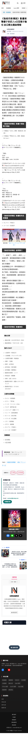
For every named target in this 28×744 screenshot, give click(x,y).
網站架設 (11, 689)
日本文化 (17, 680)
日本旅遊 (23, 680)
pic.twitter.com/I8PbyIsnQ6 (17, 205)
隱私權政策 (14, 722)
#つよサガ (21, 165)
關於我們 (14, 714)
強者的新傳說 (8, 77)
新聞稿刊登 (7, 501)
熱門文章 (4, 704)
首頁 (4, 12)
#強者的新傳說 (11, 462)
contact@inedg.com (12, 498)
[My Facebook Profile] (3, 670)
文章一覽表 (13, 581)
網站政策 (14, 724)
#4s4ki (4, 168)
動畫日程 (4, 707)
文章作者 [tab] (14, 577)
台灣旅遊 (4, 683)
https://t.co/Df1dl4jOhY (11, 165)
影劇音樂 (4, 689)
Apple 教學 (17, 683)
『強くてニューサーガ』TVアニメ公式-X (17, 71)
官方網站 (7, 439)
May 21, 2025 (16, 172)
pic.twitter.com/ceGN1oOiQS (14, 168)
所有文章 (4, 702)
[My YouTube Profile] (9, 670)
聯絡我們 (15, 612)
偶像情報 (11, 680)
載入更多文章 (14, 647)
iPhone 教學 (5, 686)
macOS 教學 (13, 686)
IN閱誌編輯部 (10, 29)
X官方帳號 (8, 442)
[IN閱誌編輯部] (4, 31)
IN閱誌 (11, 730)
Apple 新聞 (20, 686)
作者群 (14, 717)
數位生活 (11, 683)
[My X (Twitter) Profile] (6, 670)
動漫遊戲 (8, 12)
